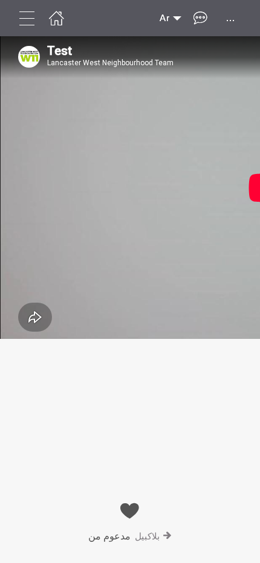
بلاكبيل (147, 536)
